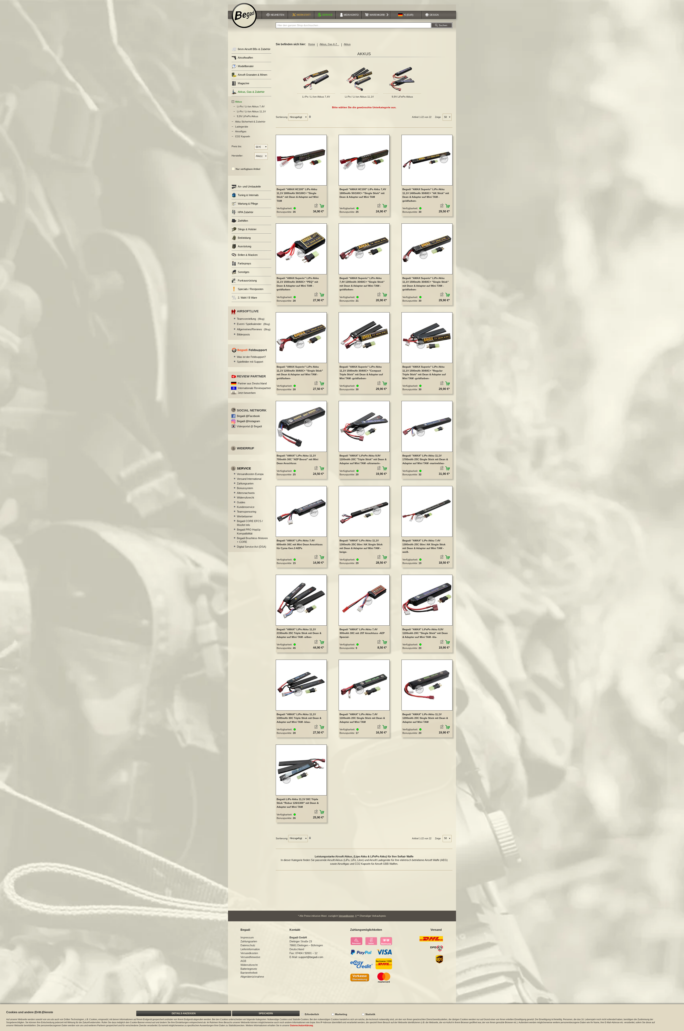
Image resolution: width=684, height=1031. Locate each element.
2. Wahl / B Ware (247, 297)
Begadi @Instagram (248, 421)
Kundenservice (245, 506)
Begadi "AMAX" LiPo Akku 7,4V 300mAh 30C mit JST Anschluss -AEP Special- (362, 633)
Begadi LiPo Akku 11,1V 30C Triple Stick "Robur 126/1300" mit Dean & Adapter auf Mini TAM (298, 803)
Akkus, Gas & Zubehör (251, 91)
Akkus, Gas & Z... (329, 44)
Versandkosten (346, 916)
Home (311, 44)
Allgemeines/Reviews (254, 329)
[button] (405, 15)
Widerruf (245, 448)
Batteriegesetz (248, 968)
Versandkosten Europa (250, 474)
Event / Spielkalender (253, 323)
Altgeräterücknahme (252, 976)
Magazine (243, 83)
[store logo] (244, 15)
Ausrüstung (244, 246)
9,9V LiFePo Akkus (402, 96)
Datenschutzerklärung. (301, 1025)
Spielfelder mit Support (250, 361)
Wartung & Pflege (248, 203)
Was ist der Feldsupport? (251, 356)
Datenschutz (247, 945)
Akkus (238, 101)
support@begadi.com (310, 957)
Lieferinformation (250, 949)
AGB (243, 960)
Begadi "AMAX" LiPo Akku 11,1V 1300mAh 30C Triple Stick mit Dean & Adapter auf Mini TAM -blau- (299, 718)
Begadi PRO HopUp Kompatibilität (248, 531)
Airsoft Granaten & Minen (252, 74)
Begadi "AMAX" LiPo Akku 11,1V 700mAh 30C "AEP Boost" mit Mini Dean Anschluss (297, 459)
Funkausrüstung (247, 280)
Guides (241, 502)
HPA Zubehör (245, 212)
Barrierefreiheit (248, 972)
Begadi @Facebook (248, 415)
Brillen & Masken (248, 254)
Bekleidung (244, 237)
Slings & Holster (247, 229)
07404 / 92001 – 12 (306, 953)
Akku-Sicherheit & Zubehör (250, 121)
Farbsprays (244, 263)
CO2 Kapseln (242, 136)
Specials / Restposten (250, 289)
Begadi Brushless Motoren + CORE (252, 540)
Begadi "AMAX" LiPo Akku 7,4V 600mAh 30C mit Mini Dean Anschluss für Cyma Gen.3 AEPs (300, 544)
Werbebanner (245, 516)
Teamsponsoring (246, 511)
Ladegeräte (241, 126)
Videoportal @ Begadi (249, 426)
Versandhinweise (250, 957)
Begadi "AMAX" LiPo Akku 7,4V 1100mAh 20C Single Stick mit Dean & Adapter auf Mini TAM (362, 718)
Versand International (249, 478)
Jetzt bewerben (247, 392)
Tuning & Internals (248, 195)
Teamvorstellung (251, 318)
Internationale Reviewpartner (254, 388)
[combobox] (353, 25)
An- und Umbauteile (249, 186)
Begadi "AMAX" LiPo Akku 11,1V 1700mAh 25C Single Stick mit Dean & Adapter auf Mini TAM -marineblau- (425, 459)
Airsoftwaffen (245, 57)
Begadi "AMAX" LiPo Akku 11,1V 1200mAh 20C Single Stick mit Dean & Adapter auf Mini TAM (425, 718)
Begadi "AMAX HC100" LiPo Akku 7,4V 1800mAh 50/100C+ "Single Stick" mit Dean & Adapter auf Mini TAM (363, 193)
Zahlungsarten (245, 483)
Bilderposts (243, 334)
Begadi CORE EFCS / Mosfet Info (250, 523)
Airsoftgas (240, 131)
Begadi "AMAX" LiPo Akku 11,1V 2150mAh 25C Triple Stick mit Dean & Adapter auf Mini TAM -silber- (299, 633)
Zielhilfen (243, 220)
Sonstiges (243, 271)
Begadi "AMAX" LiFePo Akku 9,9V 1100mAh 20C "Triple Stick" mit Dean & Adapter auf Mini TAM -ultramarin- (363, 459)
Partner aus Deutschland (252, 383)
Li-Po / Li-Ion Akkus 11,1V (359, 96)
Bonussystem (245, 488)
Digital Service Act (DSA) (251, 546)
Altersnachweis (246, 492)
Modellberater (246, 66)
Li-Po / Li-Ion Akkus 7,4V (316, 96)
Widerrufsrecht (245, 497)
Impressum (247, 937)
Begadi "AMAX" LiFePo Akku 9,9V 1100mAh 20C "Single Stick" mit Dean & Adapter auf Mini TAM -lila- (425, 633)
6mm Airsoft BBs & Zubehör (254, 49)
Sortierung (281, 117)
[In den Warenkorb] (322, 206)
